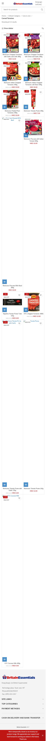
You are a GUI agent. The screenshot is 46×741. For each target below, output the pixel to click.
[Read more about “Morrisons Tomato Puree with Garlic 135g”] (4, 484)
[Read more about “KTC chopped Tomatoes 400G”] (26, 310)
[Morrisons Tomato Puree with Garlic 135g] (12, 403)
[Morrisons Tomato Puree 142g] (34, 403)
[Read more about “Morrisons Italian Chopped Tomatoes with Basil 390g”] (26, 79)
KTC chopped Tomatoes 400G (33, 314)
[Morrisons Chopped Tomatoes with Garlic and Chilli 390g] (12, 43)
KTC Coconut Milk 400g (12, 663)
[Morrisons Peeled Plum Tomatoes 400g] (12, 99)
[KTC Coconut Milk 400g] (12, 578)
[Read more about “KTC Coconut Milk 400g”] (4, 659)
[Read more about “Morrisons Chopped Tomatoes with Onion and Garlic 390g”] (26, 51)
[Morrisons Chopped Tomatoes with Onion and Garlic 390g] (34, 43)
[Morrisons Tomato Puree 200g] (34, 99)
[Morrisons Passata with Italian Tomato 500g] (34, 127)
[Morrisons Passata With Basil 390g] (12, 200)
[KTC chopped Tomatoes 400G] (34, 302)
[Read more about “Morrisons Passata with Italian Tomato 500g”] (26, 135)
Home (4, 16)
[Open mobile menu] (3, 3)
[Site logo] (23, 3)
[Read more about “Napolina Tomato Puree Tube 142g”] (4, 310)
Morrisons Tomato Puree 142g (33, 488)
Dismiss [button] (42, 735)
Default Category (14, 16)
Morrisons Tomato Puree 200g (33, 111)
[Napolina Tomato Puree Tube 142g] (12, 302)
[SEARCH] (42, 9)
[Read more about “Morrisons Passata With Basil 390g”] (4, 281)
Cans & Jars (27, 16)
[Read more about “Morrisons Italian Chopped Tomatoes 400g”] (4, 79)
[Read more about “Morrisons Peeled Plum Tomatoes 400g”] (4, 107)
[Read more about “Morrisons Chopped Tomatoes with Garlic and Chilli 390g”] (4, 51)
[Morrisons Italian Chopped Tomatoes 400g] (12, 71)
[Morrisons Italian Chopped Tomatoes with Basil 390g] (34, 71)
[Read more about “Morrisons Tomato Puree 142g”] (26, 484)
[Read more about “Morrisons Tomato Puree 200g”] (26, 107)
